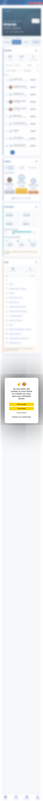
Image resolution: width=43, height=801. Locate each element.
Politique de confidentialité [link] (21, 417)
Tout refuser (21, 408)
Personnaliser (21, 413)
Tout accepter (21, 404)
